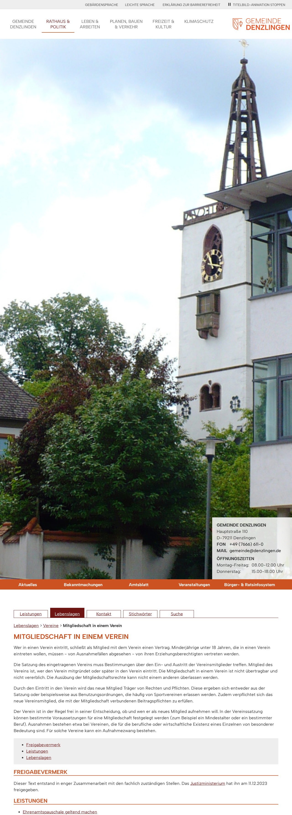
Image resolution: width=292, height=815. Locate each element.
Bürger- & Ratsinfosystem (249, 584)
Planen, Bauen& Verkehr (126, 24)
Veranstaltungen (194, 584)
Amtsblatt (139, 584)
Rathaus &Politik (58, 24)
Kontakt (103, 614)
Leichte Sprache (140, 5)
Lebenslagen (67, 614)
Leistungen (31, 614)
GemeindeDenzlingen (23, 24)
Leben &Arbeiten (90, 24)
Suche (177, 614)
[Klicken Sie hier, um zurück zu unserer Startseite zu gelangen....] (261, 27)
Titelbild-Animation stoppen (259, 5)
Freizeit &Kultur (163, 24)
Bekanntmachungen (83, 584)
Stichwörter (140, 614)
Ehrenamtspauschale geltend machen (60, 812)
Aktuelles (27, 584)
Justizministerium (207, 783)
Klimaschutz (199, 21)
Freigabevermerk (43, 744)
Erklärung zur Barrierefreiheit (191, 5)
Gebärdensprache (101, 5)
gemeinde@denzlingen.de (255, 550)
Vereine (51, 625)
